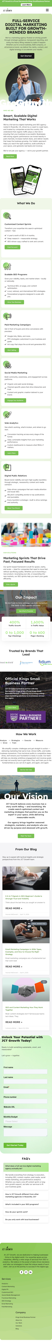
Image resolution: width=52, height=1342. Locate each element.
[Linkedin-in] (30, 1272)
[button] (47, 10)
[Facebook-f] (21, 1272)
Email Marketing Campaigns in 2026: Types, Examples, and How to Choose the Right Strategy (23, 951)
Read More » (13, 908)
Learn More (26, 5)
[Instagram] (26, 1272)
